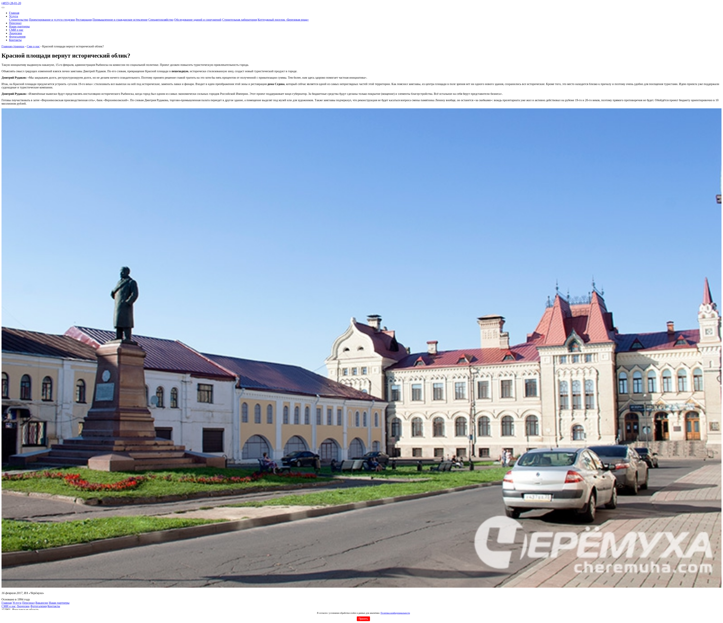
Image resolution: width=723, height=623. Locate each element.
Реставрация (84, 19)
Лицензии (15, 33)
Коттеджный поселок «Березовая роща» (283, 19)
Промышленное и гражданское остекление (120, 19)
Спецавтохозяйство (160, 19)
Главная (14, 12)
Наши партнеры (19, 26)
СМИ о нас (16, 29)
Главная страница (13, 46)
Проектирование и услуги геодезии (52, 19)
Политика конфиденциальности (395, 613)
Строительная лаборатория (239, 19)
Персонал (15, 23)
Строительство (18, 19)
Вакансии (41, 602)
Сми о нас (33, 46)
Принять (363, 618)
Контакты (15, 40)
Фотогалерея (17, 36)
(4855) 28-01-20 (11, 3)
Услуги (13, 16)
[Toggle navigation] (3, 7)
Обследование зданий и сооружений (197, 19)
